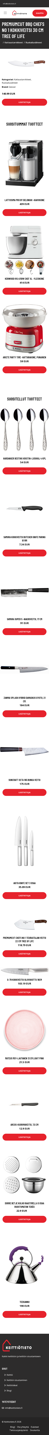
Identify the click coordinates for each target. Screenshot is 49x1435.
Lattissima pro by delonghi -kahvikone (24, 200)
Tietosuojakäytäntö (18, 1430)
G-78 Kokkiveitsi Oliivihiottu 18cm (24, 979)
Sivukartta (35, 1430)
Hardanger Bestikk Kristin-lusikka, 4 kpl (24, 458)
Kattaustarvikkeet (14, 42)
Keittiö (10, 1374)
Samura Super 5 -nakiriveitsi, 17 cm (24, 619)
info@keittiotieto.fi (9, 4)
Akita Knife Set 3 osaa (24, 883)
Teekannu (25, 1301)
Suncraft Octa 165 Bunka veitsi (24, 779)
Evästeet (35, 1427)
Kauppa (39, 13)
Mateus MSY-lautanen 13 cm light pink (24, 1058)
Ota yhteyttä (23, 1427)
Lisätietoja (24, 102)
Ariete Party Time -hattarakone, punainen (24, 357)
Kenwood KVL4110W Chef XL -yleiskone (24, 278)
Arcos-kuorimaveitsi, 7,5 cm (24, 1124)
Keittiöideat (12, 1385)
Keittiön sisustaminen (17, 1380)
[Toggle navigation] (5, 12)
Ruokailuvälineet (34, 42)
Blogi (9, 1390)
